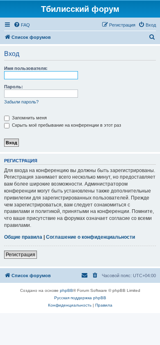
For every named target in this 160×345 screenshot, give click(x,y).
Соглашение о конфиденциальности (90, 237)
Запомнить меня (29, 117)
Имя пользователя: (26, 68)
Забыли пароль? (21, 101)
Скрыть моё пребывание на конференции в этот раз (66, 125)
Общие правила (23, 237)
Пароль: (13, 86)
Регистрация (20, 255)
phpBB (66, 290)
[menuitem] (22, 25)
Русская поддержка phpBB (80, 298)
